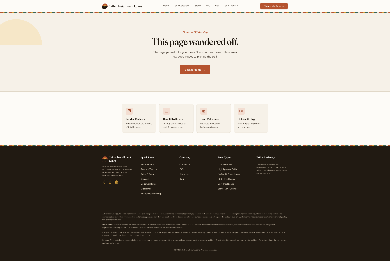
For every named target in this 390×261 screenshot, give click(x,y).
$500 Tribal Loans (226, 179)
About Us (183, 174)
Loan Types (231, 6)
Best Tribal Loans (226, 183)
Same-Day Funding (227, 188)
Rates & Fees (147, 174)
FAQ (208, 5)
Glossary (145, 179)
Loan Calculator (182, 5)
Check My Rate (274, 6)
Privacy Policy (147, 164)
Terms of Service (149, 169)
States (198, 5)
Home (166, 5)
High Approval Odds (227, 169)
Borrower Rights (148, 183)
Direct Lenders (225, 164)
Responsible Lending (151, 193)
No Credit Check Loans (229, 174)
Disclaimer (146, 188)
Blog (216, 5)
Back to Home (195, 69)
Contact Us (184, 164)
